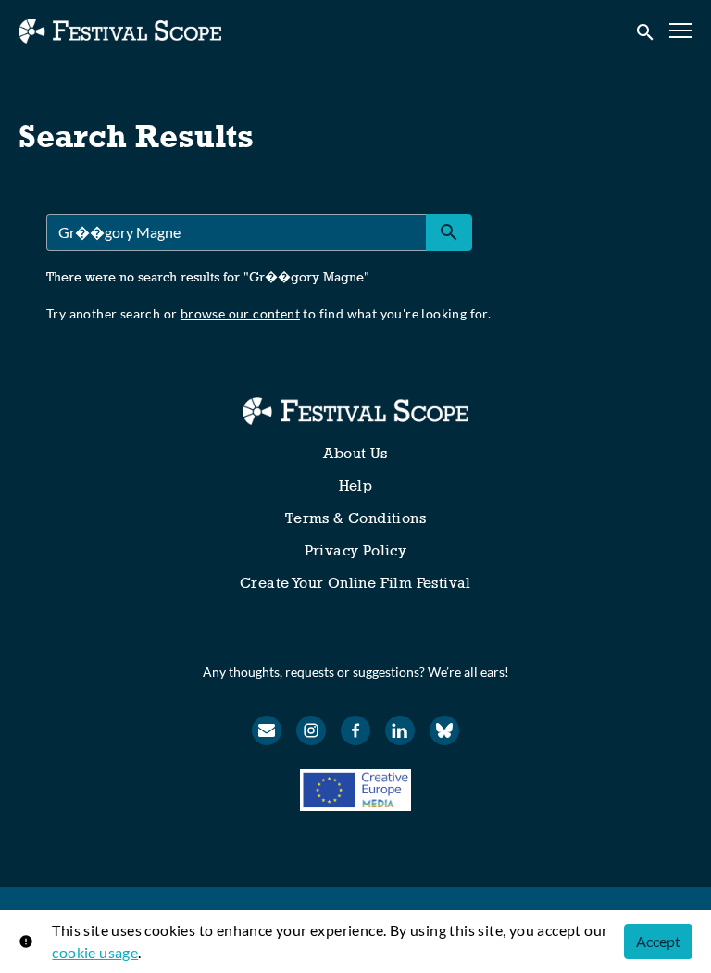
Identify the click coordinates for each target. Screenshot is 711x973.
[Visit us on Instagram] (311, 730)
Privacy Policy (356, 550)
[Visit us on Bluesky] (444, 730)
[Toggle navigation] (681, 31)
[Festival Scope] (355, 411)
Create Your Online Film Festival (355, 583)
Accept (658, 941)
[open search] (646, 31)
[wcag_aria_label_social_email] (266, 730)
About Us (355, 453)
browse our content (240, 313)
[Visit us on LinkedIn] (400, 730)
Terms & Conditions (355, 518)
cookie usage (95, 952)
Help (356, 485)
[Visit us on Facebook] (355, 730)
